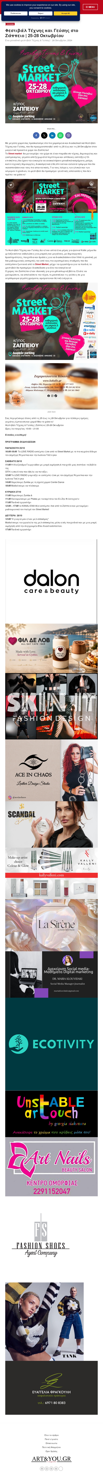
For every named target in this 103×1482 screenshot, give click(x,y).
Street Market (42, 264)
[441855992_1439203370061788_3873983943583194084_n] (51, 706)
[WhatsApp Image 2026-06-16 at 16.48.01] (51, 648)
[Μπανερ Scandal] (51, 824)
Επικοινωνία (51, 1443)
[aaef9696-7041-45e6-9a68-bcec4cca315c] (51, 925)
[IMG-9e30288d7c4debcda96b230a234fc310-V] (51, 1113)
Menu (91, 6)
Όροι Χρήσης (51, 1451)
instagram (56, 1469)
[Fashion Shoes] (42, 1239)
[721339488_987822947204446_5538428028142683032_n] (51, 974)
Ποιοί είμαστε (51, 1439)
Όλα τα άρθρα (51, 1435)
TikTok (61, 1469)
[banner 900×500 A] (51, 873)
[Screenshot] (51, 581)
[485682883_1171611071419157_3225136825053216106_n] (44, 1321)
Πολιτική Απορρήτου (51, 1447)
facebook (42, 1469)
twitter (47, 1469)
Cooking (10, 24)
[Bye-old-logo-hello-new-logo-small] (51, 1043)
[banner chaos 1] (51, 770)
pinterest (51, 1469)
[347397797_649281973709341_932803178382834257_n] (51, 1387)
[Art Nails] (51, 1166)
